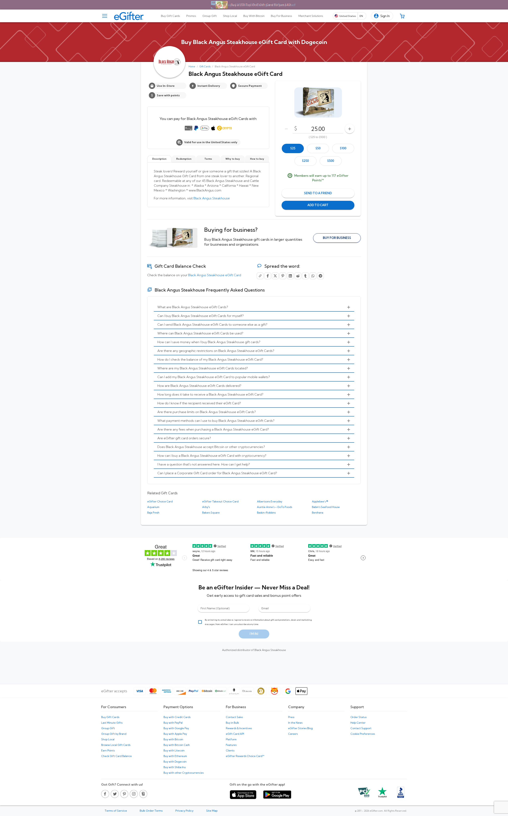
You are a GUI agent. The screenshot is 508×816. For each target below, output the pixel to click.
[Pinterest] (283, 276)
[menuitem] (254, 307)
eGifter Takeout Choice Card (220, 501)
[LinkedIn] (290, 276)
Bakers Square (211, 512)
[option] (293, 148)
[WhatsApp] (313, 276)
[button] (382, 16)
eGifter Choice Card (160, 501)
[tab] (170, 16)
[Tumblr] (305, 276)
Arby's (206, 507)
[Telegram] (320, 276)
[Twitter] (275, 276)
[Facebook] (268, 276)
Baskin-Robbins (266, 512)
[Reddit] (298, 276)
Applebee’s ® (320, 501)
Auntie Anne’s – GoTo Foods (274, 507)
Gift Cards (205, 66)
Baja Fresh (153, 512)
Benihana (317, 512)
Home (192, 66)
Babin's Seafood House (326, 507)
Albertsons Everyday (269, 501)
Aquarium (153, 507)
